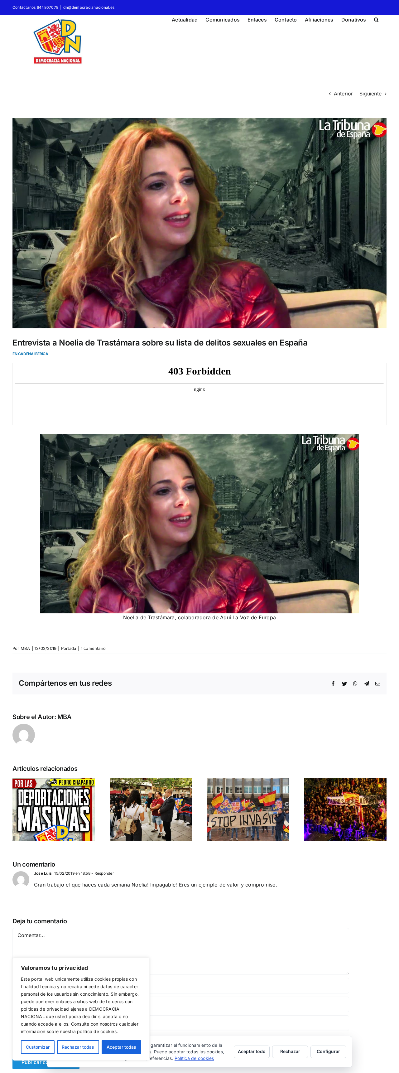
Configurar (328, 1051)
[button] (376, 18)
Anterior (343, 93)
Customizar (38, 1047)
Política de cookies (194, 1058)
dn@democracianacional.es (88, 7)
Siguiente (370, 93)
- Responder (102, 873)
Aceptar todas (121, 1047)
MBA (25, 648)
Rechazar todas (78, 1047)
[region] (81, 1009)
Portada (68, 648)
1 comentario (93, 648)
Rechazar (290, 1051)
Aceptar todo (252, 1051)
